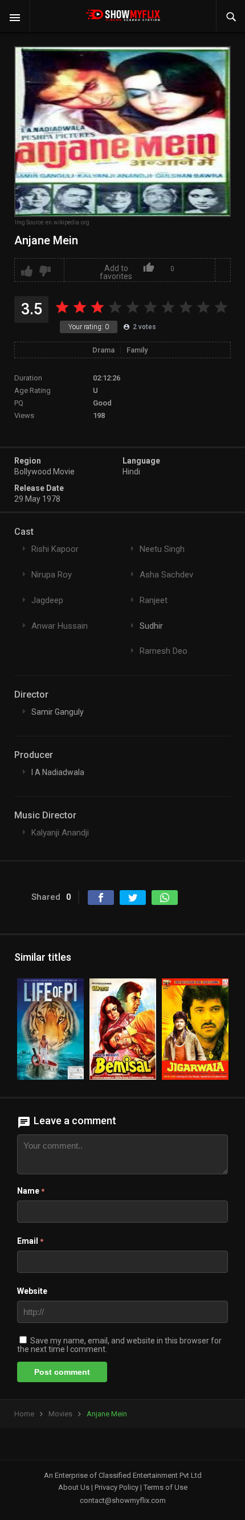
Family (137, 350)
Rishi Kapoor (55, 549)
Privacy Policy (116, 1487)
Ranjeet (154, 600)
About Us (73, 1487)
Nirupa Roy (51, 575)
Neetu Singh (162, 549)
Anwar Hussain (59, 626)
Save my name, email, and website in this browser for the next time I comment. (119, 1345)
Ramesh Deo (163, 651)
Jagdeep (47, 600)
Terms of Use (165, 1487)
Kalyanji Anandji (60, 832)
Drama (103, 350)
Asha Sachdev (166, 575)
